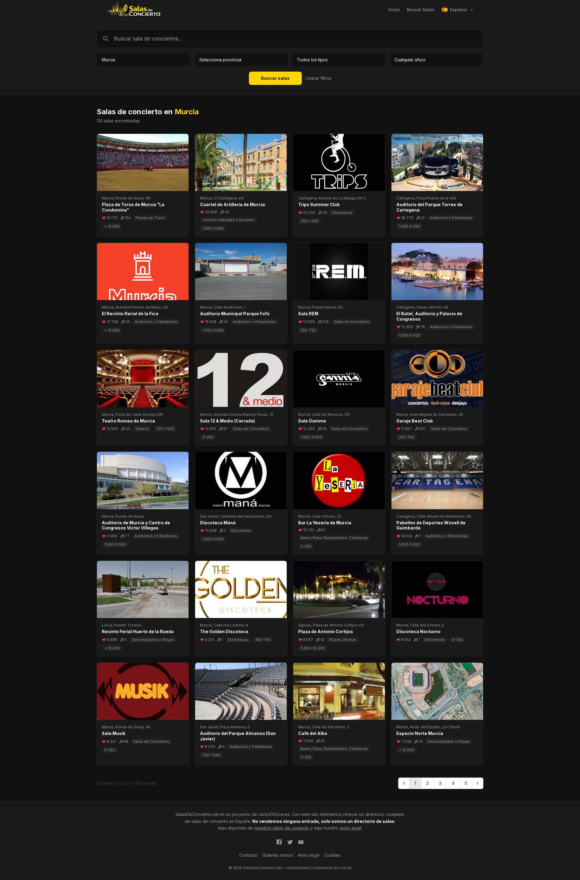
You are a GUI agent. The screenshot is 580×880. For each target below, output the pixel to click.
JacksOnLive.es (274, 814)
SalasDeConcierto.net (197, 814)
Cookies (332, 855)
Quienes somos (277, 855)
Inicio (394, 9)
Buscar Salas (420, 9)
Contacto (248, 855)
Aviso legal (308, 855)
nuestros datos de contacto (281, 827)
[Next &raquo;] (477, 783)
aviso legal (350, 827)
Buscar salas (275, 78)
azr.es (346, 867)
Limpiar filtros (318, 78)
